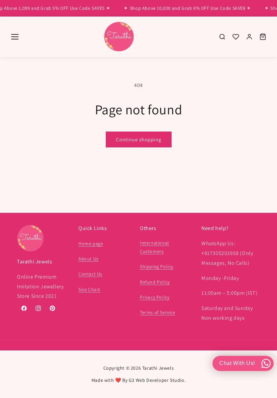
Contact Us (90, 274)
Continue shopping (138, 139)
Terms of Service (157, 312)
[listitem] (222, 37)
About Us (88, 259)
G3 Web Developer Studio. (157, 380)
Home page (90, 243)
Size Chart (89, 289)
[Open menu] (15, 37)
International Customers (154, 247)
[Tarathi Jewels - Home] (119, 37)
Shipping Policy (156, 266)
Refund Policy (155, 282)
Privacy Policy (154, 297)
